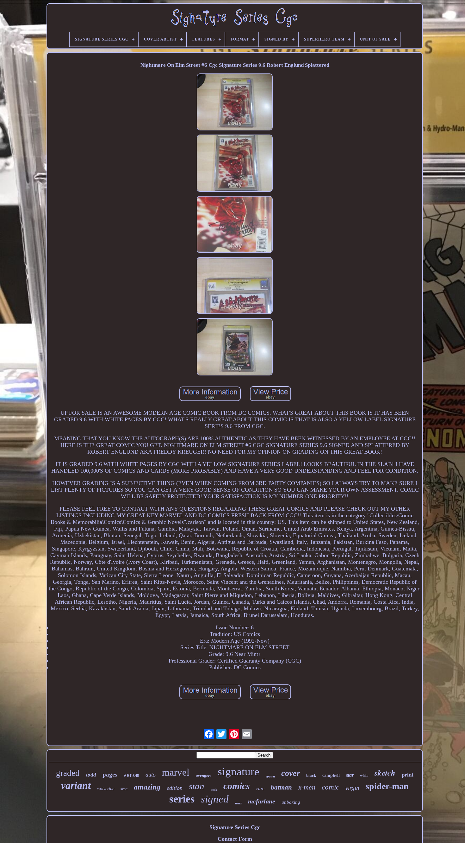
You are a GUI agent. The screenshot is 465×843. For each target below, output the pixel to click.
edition (175, 788)
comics (236, 786)
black (311, 775)
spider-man (387, 786)
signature (238, 771)
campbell (331, 775)
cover (290, 773)
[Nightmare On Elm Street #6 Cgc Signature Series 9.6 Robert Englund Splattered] (234, 102)
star (350, 775)
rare (260, 788)
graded (68, 773)
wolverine (105, 788)
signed (215, 799)
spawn (270, 776)
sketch (385, 772)
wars (238, 803)
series (182, 799)
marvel (175, 772)
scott (124, 789)
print (407, 775)
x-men (306, 787)
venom (131, 775)
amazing (147, 787)
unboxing (291, 802)
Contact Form (235, 839)
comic (330, 787)
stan (196, 786)
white (364, 775)
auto (151, 774)
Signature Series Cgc (234, 827)
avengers (203, 775)
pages (109, 774)
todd (91, 775)
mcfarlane (261, 801)
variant (76, 785)
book (214, 789)
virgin (352, 787)
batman (281, 787)
